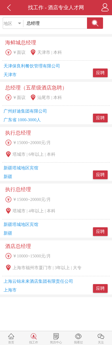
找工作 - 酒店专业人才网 (56, 7)
